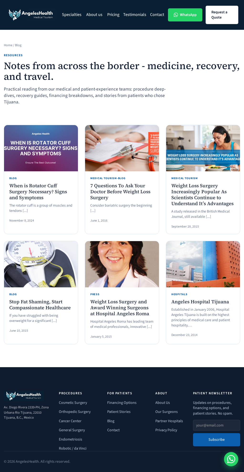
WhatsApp (188, 14)
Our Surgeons (166, 411)
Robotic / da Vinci (72, 448)
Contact (157, 14)
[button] (72, 15)
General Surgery (72, 430)
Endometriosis (70, 439)
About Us (162, 402)
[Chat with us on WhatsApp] (231, 459)
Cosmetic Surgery (73, 402)
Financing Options (122, 402)
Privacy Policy (166, 430)
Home (8, 45)
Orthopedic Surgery (75, 411)
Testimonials (134, 14)
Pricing (113, 14)
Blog (110, 421)
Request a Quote (219, 15)
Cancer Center (70, 421)
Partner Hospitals (169, 421)
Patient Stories (119, 411)
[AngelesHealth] (31, 15)
